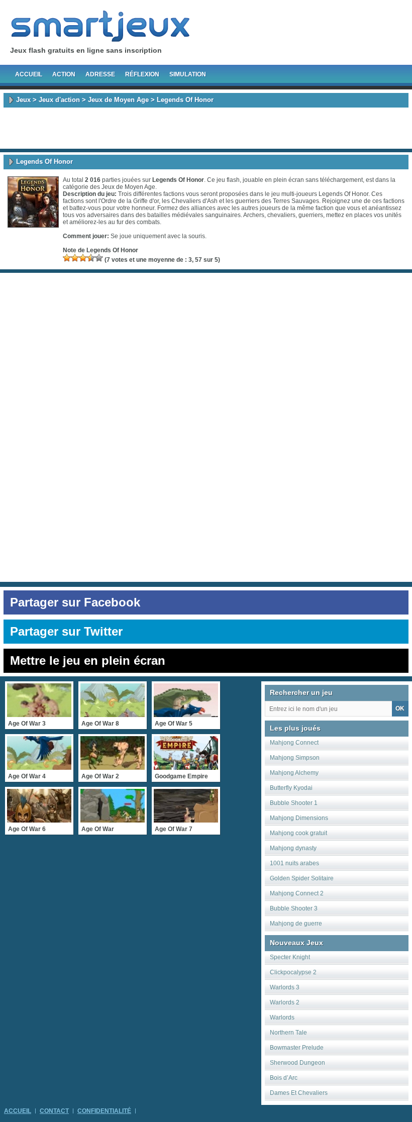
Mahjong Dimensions (299, 818)
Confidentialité (104, 1110)
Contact (54, 1110)
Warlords (282, 1017)
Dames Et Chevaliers (299, 1092)
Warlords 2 (284, 1002)
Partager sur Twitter (66, 631)
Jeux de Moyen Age (118, 100)
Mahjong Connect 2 (297, 893)
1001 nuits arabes (294, 863)
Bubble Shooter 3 (294, 908)
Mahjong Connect (294, 742)
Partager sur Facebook (75, 602)
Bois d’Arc (283, 1077)
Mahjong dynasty (293, 848)
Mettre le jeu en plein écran (87, 660)
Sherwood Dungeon (297, 1062)
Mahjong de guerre (296, 923)
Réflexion (142, 74)
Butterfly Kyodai (291, 787)
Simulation (187, 74)
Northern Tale (288, 1032)
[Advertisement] (206, 128)
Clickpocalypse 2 (293, 972)
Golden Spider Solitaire (302, 878)
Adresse (100, 74)
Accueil (28, 74)
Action (63, 74)
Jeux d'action (59, 100)
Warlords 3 (284, 987)
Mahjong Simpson (295, 757)
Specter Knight (290, 957)
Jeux (23, 100)
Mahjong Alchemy (294, 772)
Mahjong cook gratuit (298, 833)
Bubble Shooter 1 (294, 802)
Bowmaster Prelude (297, 1047)
